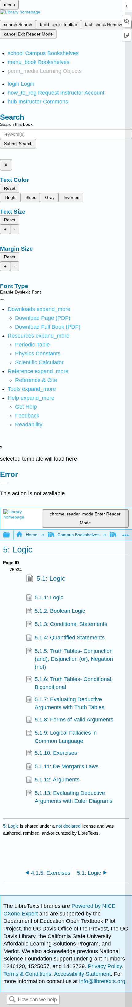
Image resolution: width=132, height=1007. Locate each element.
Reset (9, 188)
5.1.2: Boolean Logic (60, 611)
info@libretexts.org (101, 981)
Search (12, 1000)
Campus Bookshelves (78, 534)
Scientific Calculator (39, 362)
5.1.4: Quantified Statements (70, 638)
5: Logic (11, 826)
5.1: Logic (51, 578)
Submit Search (18, 143)
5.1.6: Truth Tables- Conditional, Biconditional (74, 683)
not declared (69, 826)
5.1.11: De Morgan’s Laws (67, 766)
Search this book (16, 124)
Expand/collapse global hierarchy (10, 535)
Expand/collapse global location (125, 533)
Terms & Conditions (27, 974)
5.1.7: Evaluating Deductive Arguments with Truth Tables (69, 703)
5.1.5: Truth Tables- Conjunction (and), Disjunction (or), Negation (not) (74, 659)
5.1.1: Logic (49, 597)
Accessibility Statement (82, 974)
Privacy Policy (105, 966)
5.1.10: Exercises (56, 753)
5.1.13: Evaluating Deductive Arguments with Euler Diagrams (73, 797)
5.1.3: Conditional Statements (71, 624)
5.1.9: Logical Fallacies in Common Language (66, 737)
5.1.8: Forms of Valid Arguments (74, 720)
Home (31, 534)
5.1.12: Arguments (57, 780)
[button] (27, 416)
